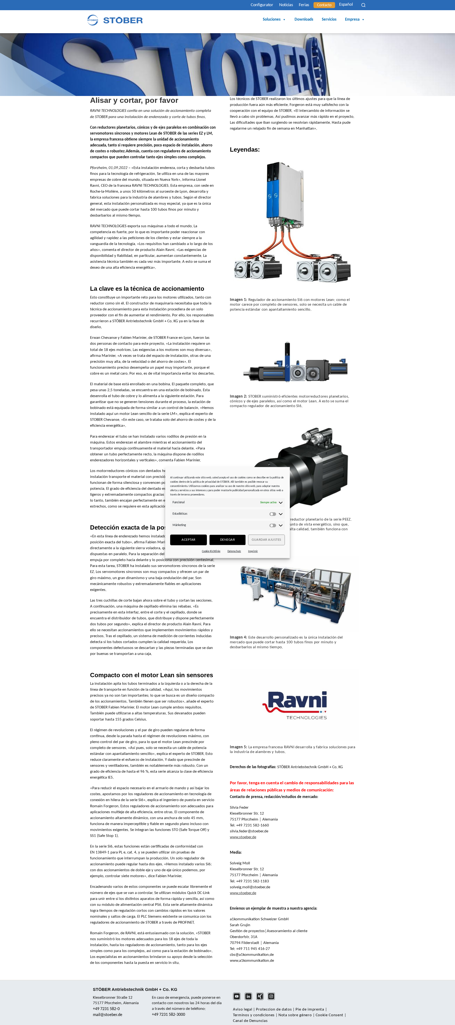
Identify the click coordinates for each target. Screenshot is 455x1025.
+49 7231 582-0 (106, 1009)
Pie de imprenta (310, 1009)
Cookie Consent (330, 1015)
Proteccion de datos (274, 1009)
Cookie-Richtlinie (211, 551)
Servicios (329, 20)
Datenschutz (234, 551)
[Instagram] (273, 999)
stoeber (245, 837)
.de (253, 837)
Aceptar (189, 540)
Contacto (324, 5)
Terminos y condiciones (254, 1015)
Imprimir (253, 551)
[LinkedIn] (250, 999)
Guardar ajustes (266, 540)
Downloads (304, 20)
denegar (227, 540)
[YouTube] (238, 999)
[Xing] (261, 999)
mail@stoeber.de (107, 1015)
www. (234, 837)
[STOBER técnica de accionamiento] (115, 20)
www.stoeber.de (243, 893)
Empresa (352, 20)
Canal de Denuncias (250, 1021)
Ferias (304, 5)
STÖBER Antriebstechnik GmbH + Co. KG (135, 989)
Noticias (286, 5)
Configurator (262, 5)
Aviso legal (242, 1009)
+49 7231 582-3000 (168, 1014)
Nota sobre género (295, 1015)
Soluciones (272, 20)
